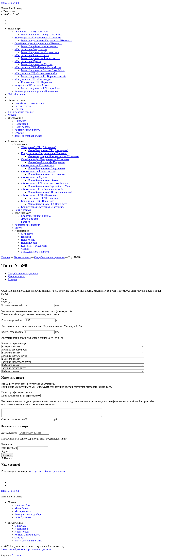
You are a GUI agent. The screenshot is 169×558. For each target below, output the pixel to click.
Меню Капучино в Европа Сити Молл (43, 70)
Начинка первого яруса (14, 343)
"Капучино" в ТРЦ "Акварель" (32, 31)
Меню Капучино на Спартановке (40, 52)
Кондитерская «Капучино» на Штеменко (38, 37)
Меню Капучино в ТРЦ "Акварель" (41, 34)
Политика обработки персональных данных (26, 549)
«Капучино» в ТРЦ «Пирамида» (33, 79)
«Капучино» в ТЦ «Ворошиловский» (36, 73)
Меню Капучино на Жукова (36, 64)
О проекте (20, 120)
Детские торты (23, 106)
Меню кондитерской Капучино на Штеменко (46, 40)
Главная (5, 257)
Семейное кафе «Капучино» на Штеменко (38, 43)
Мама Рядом (21, 508)
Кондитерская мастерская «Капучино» (36, 91)
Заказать (7, 455)
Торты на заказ (22, 257)
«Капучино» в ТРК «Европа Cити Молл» (38, 67)
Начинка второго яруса (14, 349)
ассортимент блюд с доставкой (47, 471)
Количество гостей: (12, 305)
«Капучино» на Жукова (28, 61)
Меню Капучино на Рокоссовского (40, 58)
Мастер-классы (23, 511)
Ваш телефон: (9, 447)
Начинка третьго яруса (14, 355)
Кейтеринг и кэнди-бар (28, 514)
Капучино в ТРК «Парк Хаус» (32, 85)
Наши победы (22, 126)
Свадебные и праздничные (30, 103)
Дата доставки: (9, 432)
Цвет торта (7, 392)
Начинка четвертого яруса (16, 361)
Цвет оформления (11, 395)
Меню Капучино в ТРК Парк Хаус (40, 88)
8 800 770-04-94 (10, 2)
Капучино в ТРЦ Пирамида (36, 82)
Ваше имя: (7, 444)
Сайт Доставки (16, 94)
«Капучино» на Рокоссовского (32, 55)
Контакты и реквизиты (27, 129)
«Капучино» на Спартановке (31, 49)
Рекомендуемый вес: (12, 320)
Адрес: (5, 451)
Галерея (19, 109)
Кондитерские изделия (21, 112)
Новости (26, 236)
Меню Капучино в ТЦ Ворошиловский (43, 76)
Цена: (4, 299)
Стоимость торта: (11, 419)
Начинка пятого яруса (13, 368)
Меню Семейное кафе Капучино (39, 46)
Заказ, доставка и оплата (28, 135)
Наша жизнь (21, 123)
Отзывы (19, 132)
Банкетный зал (23, 505)
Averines (16, 555)
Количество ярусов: (12, 331)
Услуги (12, 115)
